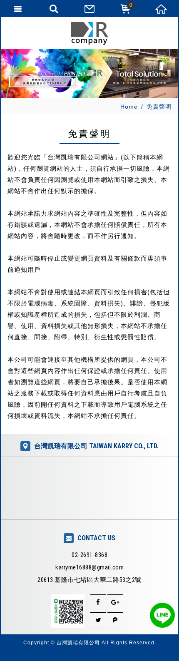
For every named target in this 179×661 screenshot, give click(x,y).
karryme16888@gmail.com (89, 567)
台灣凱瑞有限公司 (89, 33)
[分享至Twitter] (98, 620)
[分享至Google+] (115, 602)
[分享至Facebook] (98, 602)
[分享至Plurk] (115, 620)
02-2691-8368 (89, 555)
